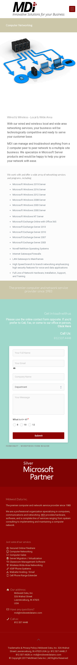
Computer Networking (21, 551)
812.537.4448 (21, 622)
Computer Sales (18, 555)
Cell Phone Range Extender (23, 575)
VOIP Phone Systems (20, 568)
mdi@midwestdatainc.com (28, 612)
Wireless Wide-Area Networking (26, 565)
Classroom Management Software (27, 561)
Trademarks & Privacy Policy (22, 647)
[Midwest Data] (38, 9)
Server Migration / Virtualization (26, 558)
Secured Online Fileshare (22, 548)
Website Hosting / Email (22, 572)
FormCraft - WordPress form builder (27, 446)
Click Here (64, 326)
